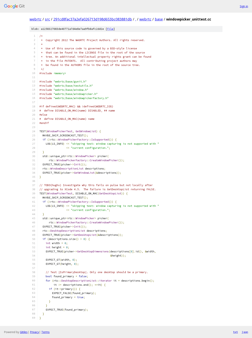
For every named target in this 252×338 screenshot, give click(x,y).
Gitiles (24, 332)
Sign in (244, 6)
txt (235, 332)
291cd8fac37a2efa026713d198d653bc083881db (92, 19)
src (47, 19)
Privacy (34, 332)
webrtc (36, 19)
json (245, 332)
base (159, 19)
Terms (45, 332)
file (110, 29)
